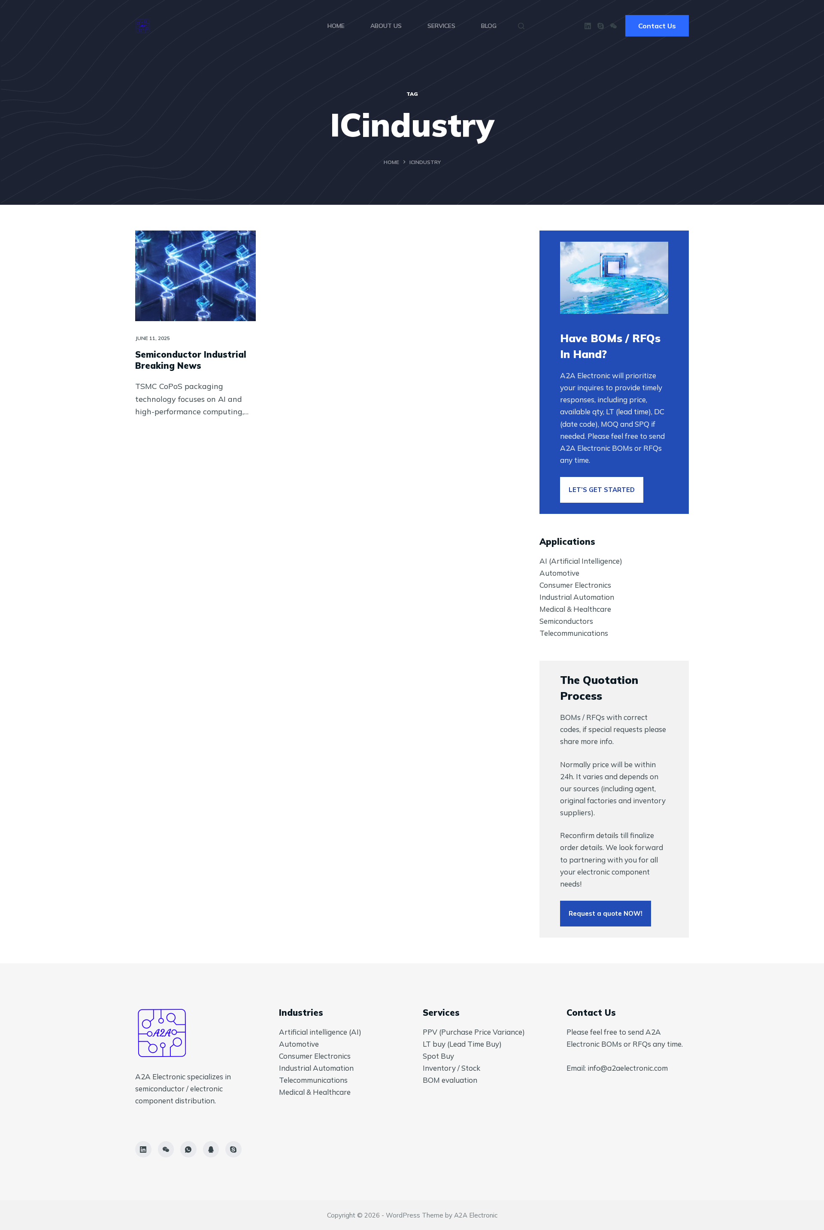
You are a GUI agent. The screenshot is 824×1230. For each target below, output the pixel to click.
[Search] (521, 26)
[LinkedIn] (588, 26)
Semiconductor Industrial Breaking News (190, 360)
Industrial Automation (576, 596)
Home (336, 26)
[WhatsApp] (188, 1149)
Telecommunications (573, 633)
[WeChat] (613, 26)
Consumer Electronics (575, 584)
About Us (386, 26)
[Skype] (600, 26)
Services (441, 26)
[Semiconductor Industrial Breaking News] (195, 276)
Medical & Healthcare (575, 608)
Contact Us (657, 25)
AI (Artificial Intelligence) (580, 560)
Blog (489, 26)
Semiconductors (566, 621)
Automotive (559, 572)
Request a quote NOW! (605, 913)
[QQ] (211, 1149)
